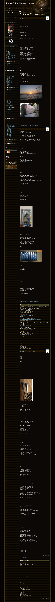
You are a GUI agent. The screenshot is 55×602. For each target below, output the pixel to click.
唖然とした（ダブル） (10, 49)
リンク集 (47, 8)
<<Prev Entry (21, 16)
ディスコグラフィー (21, 8)
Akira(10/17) (8, 84)
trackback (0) (36, 125)
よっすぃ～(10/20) (9, 82)
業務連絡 (24, 125)
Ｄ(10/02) (8, 85)
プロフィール (14, 8)
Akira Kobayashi (47, 123)
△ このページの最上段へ (46, 598)
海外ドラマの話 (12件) (10, 133)
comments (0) (32, 125)
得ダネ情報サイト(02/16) (10, 100)
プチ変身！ (8, 52)
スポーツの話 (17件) (9, 135)
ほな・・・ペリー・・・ (10, 50)
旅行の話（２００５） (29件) (10, 124)
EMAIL (23, 325)
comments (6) (32, 301)
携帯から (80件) (9, 136)
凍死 (7, 51)
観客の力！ (8, 53)
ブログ (40, 8)
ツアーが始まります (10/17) (10, 63)
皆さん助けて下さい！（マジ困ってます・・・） (28, 351)
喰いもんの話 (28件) (9, 132)
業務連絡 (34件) (9, 137)
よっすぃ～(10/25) (9, 81)
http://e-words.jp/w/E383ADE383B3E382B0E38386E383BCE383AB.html (30, 319)
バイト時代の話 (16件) (10, 128)
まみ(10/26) (8, 80)
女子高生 (8, 54)
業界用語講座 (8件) (9, 129)
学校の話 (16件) (9, 130)
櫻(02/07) (8, 79)
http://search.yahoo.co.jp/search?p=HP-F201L (26, 315)
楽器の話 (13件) (9, 131)
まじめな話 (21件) (9, 123)
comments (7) (32, 557)
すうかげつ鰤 (8, 59)
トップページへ (8, 8)
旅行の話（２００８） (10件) (10, 125)
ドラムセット (27, 8)
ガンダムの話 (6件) (9, 134)
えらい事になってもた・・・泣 (25, 18)
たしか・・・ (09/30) (9, 64)
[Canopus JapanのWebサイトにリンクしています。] (11, 159)
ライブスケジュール (34, 8)
